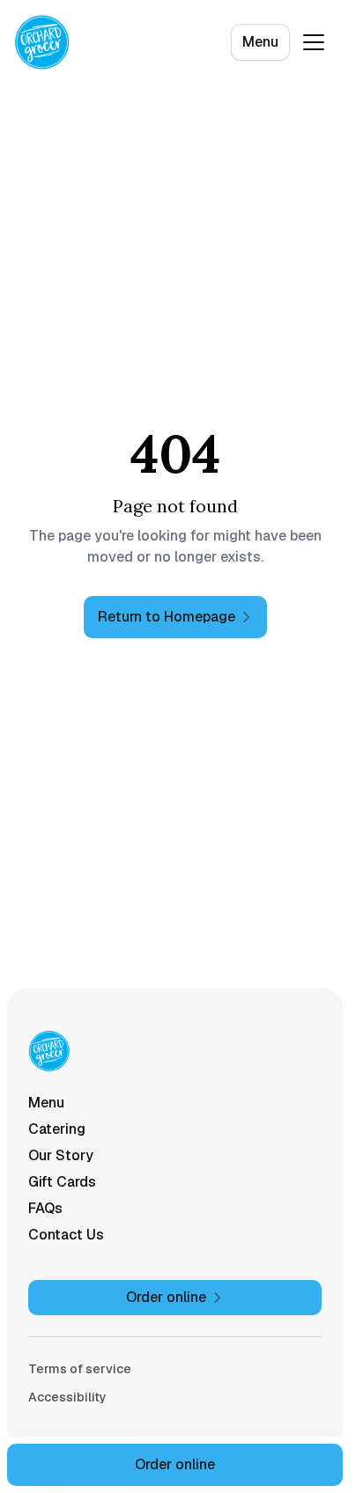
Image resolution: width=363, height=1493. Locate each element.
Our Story (60, 1155)
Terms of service (79, 1369)
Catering (56, 1129)
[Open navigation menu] (313, 42)
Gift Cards (62, 1182)
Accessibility (67, 1397)
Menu (260, 42)
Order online (175, 1464)
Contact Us (66, 1234)
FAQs (45, 1208)
